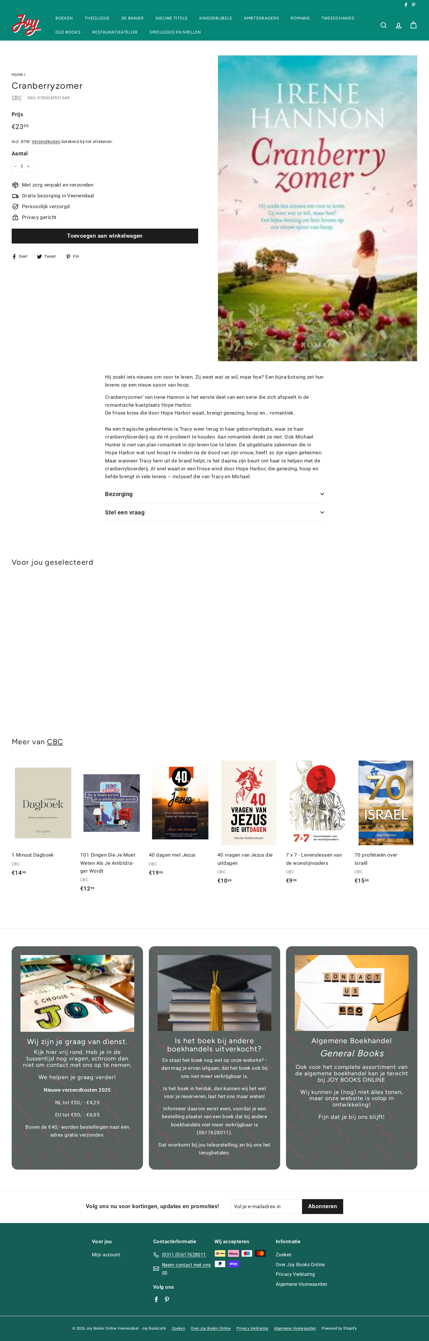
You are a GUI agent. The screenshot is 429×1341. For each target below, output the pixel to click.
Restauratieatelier (115, 31)
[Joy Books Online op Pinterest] (167, 1299)
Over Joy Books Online (300, 1264)
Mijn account (106, 1254)
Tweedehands (338, 18)
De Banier (132, 18)
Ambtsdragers (261, 18)
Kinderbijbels (215, 18)
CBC (17, 97)
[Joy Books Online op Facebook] (156, 1299)
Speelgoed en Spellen (175, 31)
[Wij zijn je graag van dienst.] (77, 993)
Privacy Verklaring (295, 1274)
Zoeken (284, 1254)
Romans (300, 18)
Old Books (68, 31)
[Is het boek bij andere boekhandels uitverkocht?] (214, 993)
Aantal (20, 153)
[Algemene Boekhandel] (352, 993)
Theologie (97, 18)
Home (17, 74)
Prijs (17, 114)
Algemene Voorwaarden (301, 1284)
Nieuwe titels (172, 18)
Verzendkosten (46, 141)
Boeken (64, 18)
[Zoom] (317, 208)
